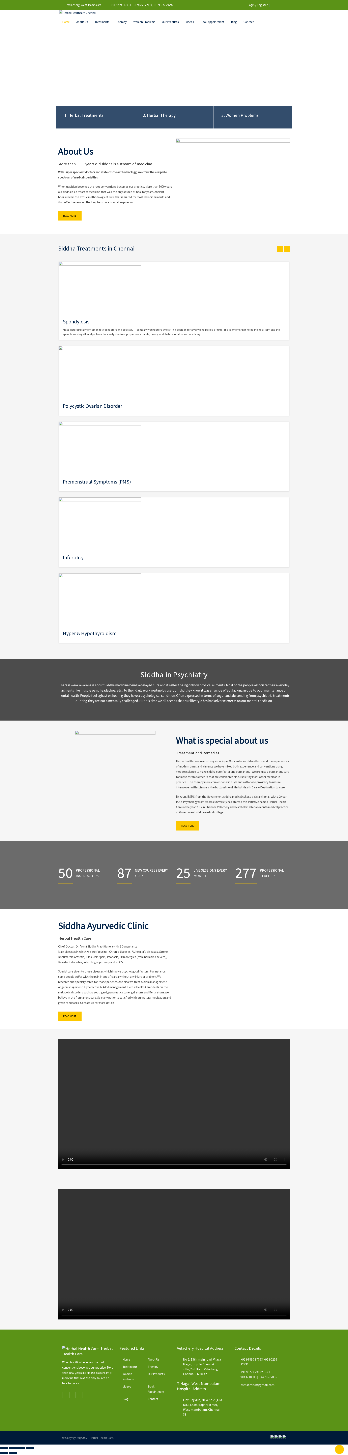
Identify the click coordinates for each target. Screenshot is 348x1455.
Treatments (102, 22)
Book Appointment (212, 22)
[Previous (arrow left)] (4, 1453)
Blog (234, 22)
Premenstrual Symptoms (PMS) (97, 481)
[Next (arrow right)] (13, 1453)
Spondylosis (76, 321)
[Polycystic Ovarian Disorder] (100, 372)
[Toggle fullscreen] (13, 1448)
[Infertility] (100, 523)
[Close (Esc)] (30, 1448)
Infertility (73, 557)
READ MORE (70, 215)
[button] (174, 1104)
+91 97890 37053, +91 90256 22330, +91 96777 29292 (142, 5)
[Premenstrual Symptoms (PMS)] (100, 448)
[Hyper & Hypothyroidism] (100, 599)
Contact (248, 22)
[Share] (21, 1448)
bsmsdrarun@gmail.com (257, 1385)
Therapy (121, 22)
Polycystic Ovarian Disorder (92, 406)
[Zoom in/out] (4, 1448)
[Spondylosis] (100, 288)
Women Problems (144, 22)
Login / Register (257, 5)
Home (66, 22)
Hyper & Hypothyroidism (90, 633)
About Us (82, 22)
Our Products (170, 22)
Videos (189, 22)
